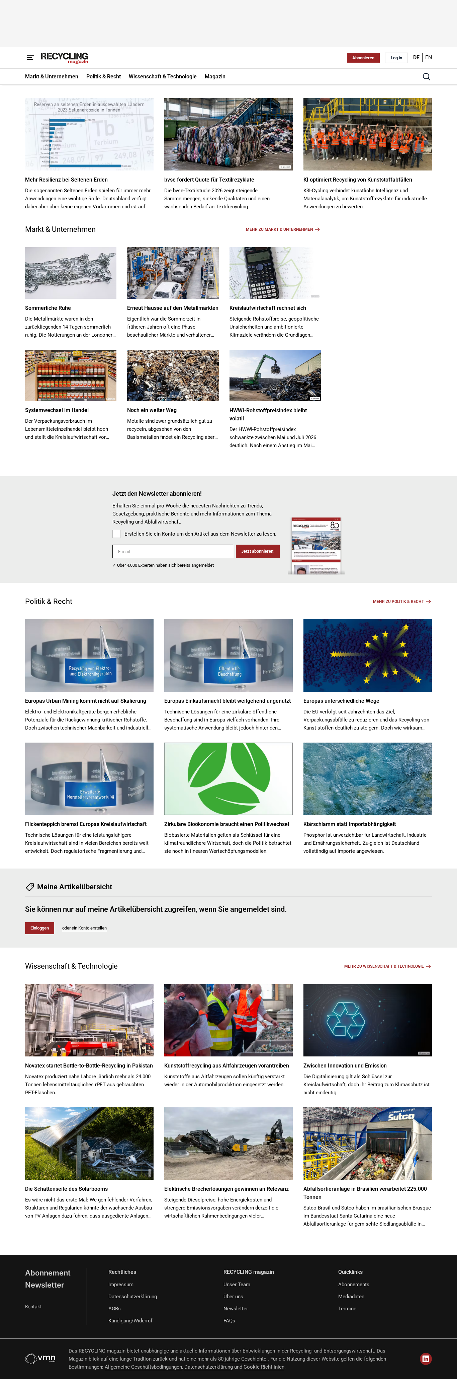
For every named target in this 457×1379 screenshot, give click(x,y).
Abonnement (48, 1272)
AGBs (114, 1309)
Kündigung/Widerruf (130, 1321)
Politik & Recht (48, 601)
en (428, 57)
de (416, 57)
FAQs (229, 1321)
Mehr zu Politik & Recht (398, 601)
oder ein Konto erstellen (84, 927)
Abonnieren (363, 57)
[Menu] (30, 57)
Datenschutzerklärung (132, 1297)
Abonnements (353, 1285)
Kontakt (33, 1306)
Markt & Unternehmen (60, 229)
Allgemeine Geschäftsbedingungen (143, 1367)
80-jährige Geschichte (243, 1359)
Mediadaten (351, 1297)
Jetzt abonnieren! (257, 551)
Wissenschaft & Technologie (71, 966)
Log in (396, 57)
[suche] (426, 77)
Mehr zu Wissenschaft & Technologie (384, 966)
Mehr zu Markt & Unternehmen (279, 229)
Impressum (120, 1285)
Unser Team (236, 1285)
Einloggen (39, 927)
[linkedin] (426, 1359)
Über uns (233, 1297)
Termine (347, 1309)
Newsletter (44, 1285)
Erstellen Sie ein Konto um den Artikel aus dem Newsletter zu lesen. (200, 534)
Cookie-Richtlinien (264, 1367)
